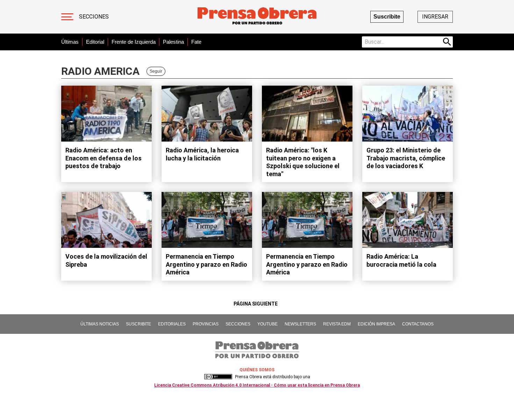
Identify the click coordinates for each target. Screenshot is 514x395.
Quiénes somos (257, 369)
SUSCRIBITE (138, 324)
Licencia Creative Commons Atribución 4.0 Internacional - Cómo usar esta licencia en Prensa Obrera (257, 385)
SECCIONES (238, 324)
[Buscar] (447, 42)
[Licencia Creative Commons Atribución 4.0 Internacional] (218, 377)
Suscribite (386, 17)
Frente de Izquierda (134, 42)
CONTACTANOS (418, 324)
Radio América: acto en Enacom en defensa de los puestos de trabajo (103, 158)
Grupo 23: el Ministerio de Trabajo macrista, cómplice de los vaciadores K (405, 158)
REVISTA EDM (337, 324)
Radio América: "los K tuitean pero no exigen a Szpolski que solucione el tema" (303, 162)
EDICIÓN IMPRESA (376, 324)
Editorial (95, 42)
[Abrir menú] (67, 16)
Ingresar (435, 16)
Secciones (94, 16)
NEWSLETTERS (300, 324)
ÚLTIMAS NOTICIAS (99, 324)
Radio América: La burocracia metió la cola (401, 260)
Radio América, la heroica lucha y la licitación (202, 154)
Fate (196, 42)
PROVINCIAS (206, 324)
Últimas (70, 42)
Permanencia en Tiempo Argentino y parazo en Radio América (206, 264)
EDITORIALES (172, 324)
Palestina (173, 42)
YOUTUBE (267, 324)
